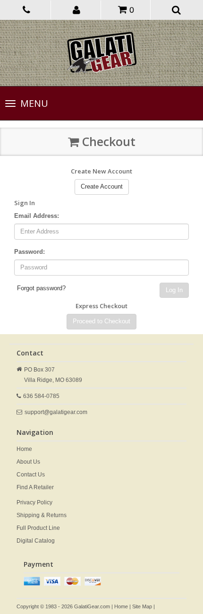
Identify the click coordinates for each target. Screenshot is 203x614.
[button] (76, 9)
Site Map (142, 606)
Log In (174, 290)
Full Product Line (38, 528)
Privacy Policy (34, 502)
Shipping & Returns (42, 515)
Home (24, 449)
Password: (29, 251)
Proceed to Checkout (101, 321)
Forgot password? (41, 288)
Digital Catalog (36, 540)
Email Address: (36, 215)
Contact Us (31, 474)
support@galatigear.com (56, 412)
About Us (28, 461)
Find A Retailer (35, 487)
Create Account (102, 186)
